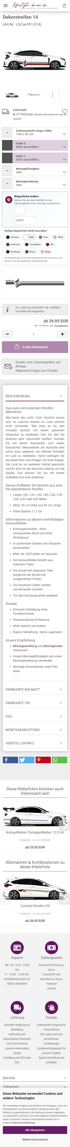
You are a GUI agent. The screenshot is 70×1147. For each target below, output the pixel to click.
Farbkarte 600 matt (23, 689)
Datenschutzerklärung (23, 1122)
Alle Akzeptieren (35, 1130)
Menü (5, 5)
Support (17, 958)
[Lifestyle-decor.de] (35, 5)
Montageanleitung (25, 646)
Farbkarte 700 (18, 703)
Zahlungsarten (51, 958)
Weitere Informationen (35, 1139)
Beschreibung (18, 396)
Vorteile (51, 1017)
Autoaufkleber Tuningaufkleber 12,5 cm (35, 832)
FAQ (9, 716)
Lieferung (17, 1017)
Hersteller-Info (20, 743)
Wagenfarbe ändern (26, 196)
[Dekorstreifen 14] (35, 57)
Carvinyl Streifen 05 (35, 906)
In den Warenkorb (35, 347)
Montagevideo (53, 646)
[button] (7, 334)
